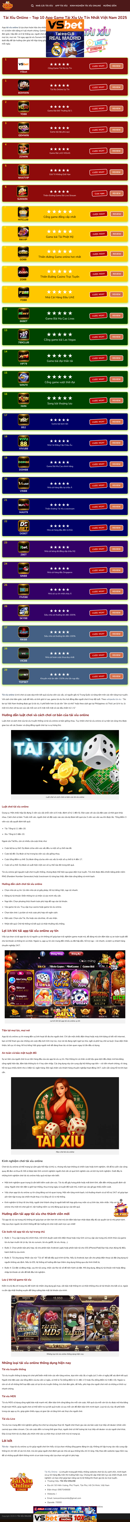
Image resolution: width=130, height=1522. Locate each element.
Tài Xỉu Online (51, 1471)
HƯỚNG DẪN (109, 5)
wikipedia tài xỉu (114, 699)
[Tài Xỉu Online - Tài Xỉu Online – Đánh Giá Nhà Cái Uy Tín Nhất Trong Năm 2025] (14, 5)
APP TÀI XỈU (61, 5)
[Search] (32, 5)
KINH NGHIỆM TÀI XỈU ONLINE (85, 5)
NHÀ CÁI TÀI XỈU (44, 5)
